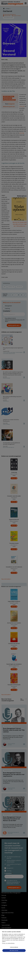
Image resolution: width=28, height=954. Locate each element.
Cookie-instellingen (14, 947)
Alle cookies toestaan (14, 950)
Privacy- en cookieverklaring (8, 943)
